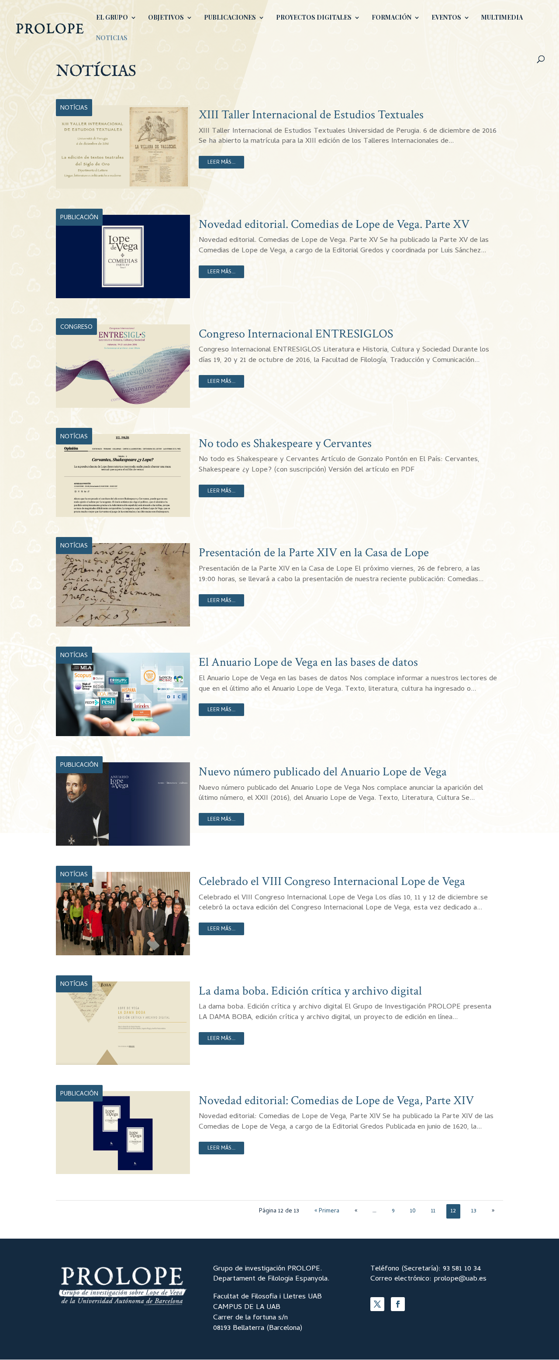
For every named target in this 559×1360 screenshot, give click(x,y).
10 (413, 1211)
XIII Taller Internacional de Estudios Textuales (311, 115)
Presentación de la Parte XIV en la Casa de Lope (314, 552)
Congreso (76, 328)
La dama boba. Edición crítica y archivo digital (310, 991)
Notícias (74, 108)
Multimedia (502, 17)
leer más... (221, 162)
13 (473, 1211)
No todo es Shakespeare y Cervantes (285, 443)
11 (433, 1211)
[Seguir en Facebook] (398, 1304)
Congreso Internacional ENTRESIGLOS (296, 334)
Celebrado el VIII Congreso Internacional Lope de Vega (332, 881)
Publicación (79, 218)
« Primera (326, 1211)
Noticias (112, 38)
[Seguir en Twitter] (377, 1304)
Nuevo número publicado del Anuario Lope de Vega (323, 772)
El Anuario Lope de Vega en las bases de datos (308, 662)
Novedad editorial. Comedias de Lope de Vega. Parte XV (334, 224)
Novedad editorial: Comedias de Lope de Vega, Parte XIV (336, 1100)
